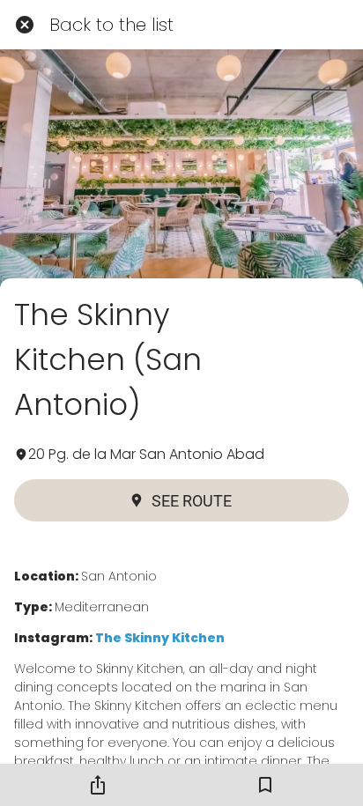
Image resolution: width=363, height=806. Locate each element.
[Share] (98, 785)
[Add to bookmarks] (265, 785)
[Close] (24, 24)
